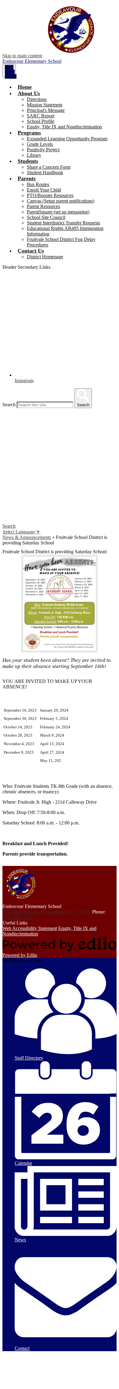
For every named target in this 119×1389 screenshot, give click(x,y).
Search (9, 404)
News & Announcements (26, 537)
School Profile (40, 121)
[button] (29, 93)
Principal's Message (46, 110)
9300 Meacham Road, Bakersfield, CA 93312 (46, 911)
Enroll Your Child (44, 189)
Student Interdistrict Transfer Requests (63, 222)
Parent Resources (43, 206)
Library (34, 155)
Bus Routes (38, 184)
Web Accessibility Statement (29, 928)
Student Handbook (45, 172)
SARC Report (40, 115)
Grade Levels (40, 144)
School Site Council (46, 217)
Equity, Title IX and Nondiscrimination (64, 126)
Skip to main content (22, 55)
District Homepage (45, 256)
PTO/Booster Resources (50, 195)
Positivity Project (43, 149)
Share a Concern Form (48, 167)
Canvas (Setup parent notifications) (60, 200)
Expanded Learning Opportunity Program (67, 138)
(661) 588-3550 (17, 917)
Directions (37, 99)
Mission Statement (44, 104)
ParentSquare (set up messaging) (58, 211)
